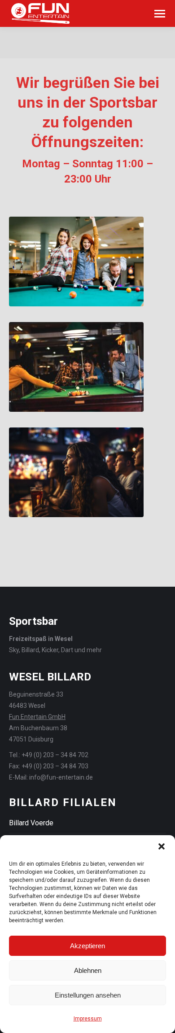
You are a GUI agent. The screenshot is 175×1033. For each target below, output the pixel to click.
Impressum (88, 1019)
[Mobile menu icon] (159, 14)
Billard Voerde (31, 823)
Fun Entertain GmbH (37, 716)
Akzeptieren (87, 946)
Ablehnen (87, 970)
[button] (161, 846)
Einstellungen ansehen (88, 995)
